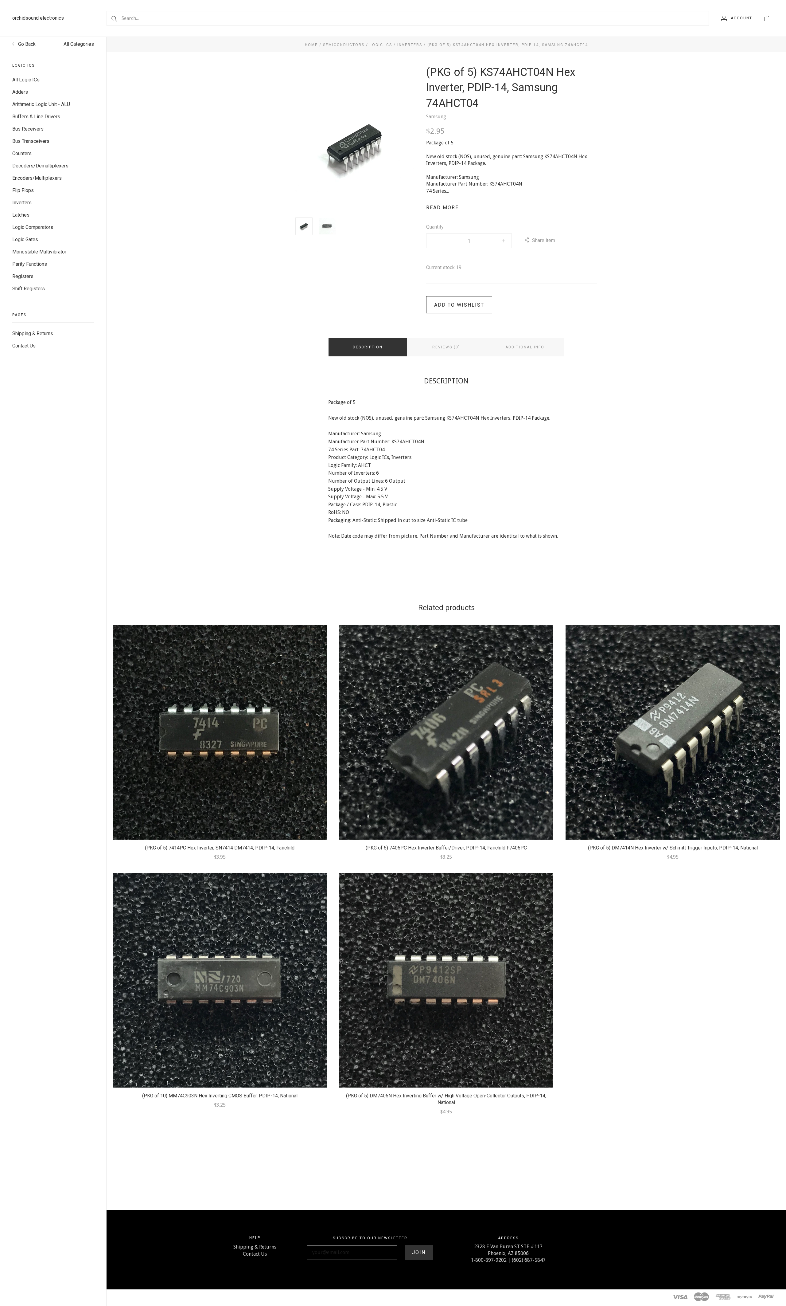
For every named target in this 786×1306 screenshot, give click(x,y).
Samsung (436, 117)
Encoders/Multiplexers (37, 178)
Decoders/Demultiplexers (40, 166)
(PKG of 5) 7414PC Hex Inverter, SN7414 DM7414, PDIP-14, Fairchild (219, 848)
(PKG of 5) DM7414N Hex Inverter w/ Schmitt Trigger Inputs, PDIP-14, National (673, 848)
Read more (442, 207)
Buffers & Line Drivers (36, 117)
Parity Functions (29, 264)
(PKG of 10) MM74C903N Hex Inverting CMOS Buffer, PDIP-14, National (220, 1096)
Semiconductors (343, 45)
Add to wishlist (459, 305)
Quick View (219, 722)
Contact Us (24, 346)
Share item (543, 240)
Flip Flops (23, 190)
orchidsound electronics (38, 18)
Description (368, 347)
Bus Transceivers (30, 141)
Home (311, 45)
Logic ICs (381, 45)
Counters (22, 153)
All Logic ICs (26, 80)
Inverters (22, 203)
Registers (22, 276)
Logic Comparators (32, 227)
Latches (20, 215)
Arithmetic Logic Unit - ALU (41, 104)
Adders (20, 92)
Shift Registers (28, 289)
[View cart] (767, 18)
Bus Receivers (28, 129)
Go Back (26, 44)
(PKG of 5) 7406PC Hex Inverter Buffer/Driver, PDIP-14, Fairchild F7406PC (446, 848)
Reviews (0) (446, 347)
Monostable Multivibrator (39, 252)
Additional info (524, 347)
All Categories (79, 44)
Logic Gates (25, 239)
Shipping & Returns (32, 333)
